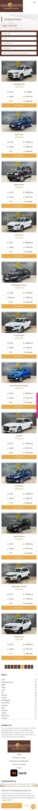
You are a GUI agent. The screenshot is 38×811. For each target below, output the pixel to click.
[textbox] (18, 34)
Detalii (20, 105)
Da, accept (12, 805)
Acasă (5, 25)
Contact (19, 768)
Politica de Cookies (19, 764)
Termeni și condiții (19, 758)
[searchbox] (19, 38)
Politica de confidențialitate (19, 761)
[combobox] (19, 33)
